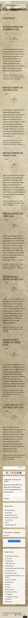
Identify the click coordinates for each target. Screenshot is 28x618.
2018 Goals (6, 77)
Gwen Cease (16, 392)
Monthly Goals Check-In (14, 78)
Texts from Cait (9, 520)
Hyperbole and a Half (10, 573)
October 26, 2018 (14, 102)
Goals (10, 77)
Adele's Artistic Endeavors (12, 556)
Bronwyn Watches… (10, 510)
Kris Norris (8, 587)
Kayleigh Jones (9, 582)
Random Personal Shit (11, 515)
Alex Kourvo (8, 558)
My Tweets (6, 535)
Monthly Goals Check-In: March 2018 (12, 342)
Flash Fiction (8, 512)
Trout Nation (8, 599)
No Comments (14, 100)
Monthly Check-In (14, 75)
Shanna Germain (9, 589)
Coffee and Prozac (10, 563)
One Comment (14, 39)
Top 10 (7, 522)
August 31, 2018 (14, 167)
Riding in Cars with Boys (11, 517)
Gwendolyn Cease (10, 570)
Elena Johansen (9, 566)
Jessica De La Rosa (10, 579)
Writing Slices (8, 601)
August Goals (12, 203)
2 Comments (14, 165)
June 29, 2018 (14, 228)
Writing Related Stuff (10, 525)
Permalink (17, 79)
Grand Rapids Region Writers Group (14, 568)
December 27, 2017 (14, 419)
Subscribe (6, 498)
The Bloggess (8, 594)
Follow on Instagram (15, 541)
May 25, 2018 (14, 291)
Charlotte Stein (9, 561)
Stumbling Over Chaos (11, 592)
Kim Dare (7, 584)
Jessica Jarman (17, 142)
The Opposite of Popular (11, 596)
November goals (9, 79)
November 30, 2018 (14, 41)
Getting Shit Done (14, 329)
